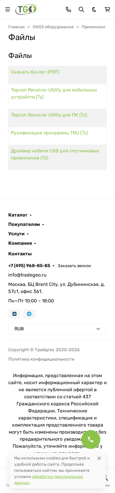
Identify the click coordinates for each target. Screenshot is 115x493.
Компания (20, 243)
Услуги (16, 233)
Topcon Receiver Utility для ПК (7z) (49, 115)
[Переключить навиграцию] (7, 9)
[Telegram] (29, 314)
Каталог (17, 215)
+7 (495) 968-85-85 (29, 265)
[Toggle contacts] (68, 9)
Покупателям (24, 224)
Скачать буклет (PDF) (35, 72)
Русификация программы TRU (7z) (49, 133)
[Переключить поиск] (81, 9)
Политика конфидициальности (41, 359)
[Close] (99, 458)
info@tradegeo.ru (27, 275)
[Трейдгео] (26, 9)
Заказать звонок (74, 265)
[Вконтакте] (14, 314)
